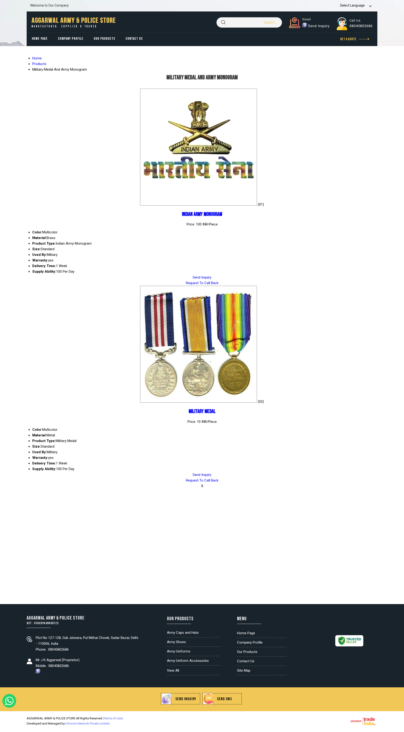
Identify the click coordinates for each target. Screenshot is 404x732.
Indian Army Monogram (202, 214)
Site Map (243, 670)
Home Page (40, 38)
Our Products (104, 38)
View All (173, 670)
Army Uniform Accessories (188, 661)
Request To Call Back (202, 283)
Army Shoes (176, 642)
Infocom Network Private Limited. (87, 723)
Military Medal (202, 411)
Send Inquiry (319, 26)
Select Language (352, 5)
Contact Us (134, 38)
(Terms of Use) (113, 718)
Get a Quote (348, 39)
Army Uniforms (178, 651)
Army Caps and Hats (183, 633)
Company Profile (70, 38)
